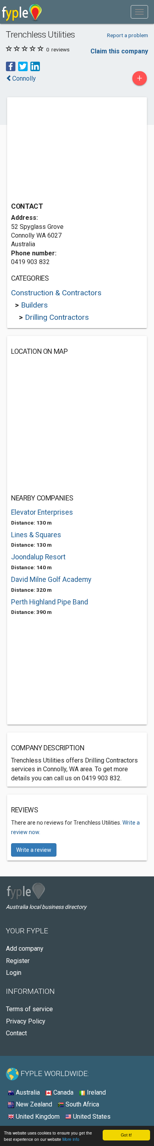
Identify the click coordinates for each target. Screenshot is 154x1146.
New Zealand (33, 1104)
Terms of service (29, 1009)
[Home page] (22, 12)
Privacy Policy (25, 1021)
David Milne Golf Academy (51, 579)
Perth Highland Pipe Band (49, 602)
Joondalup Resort (38, 557)
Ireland (95, 1092)
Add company (24, 948)
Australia (27, 1092)
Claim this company (119, 51)
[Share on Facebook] (10, 66)
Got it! (126, 1135)
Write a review (33, 850)
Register (18, 961)
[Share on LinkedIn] (35, 66)
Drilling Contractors (57, 317)
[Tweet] (23, 66)
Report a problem (127, 35)
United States (91, 1116)
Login (13, 972)
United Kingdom (37, 1116)
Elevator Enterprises (42, 512)
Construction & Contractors (56, 292)
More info (70, 1139)
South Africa (81, 1104)
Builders (34, 305)
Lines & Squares (36, 535)
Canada (62, 1092)
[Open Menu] (139, 12)
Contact (16, 1033)
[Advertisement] (70, 150)
